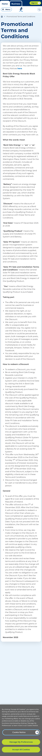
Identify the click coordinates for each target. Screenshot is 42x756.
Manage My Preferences (21, 742)
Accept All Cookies (21, 749)
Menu (7, 9)
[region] (21, 730)
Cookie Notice (19, 732)
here (20, 68)
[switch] (10, 9)
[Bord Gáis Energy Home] (21, 9)
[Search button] (39, 9)
